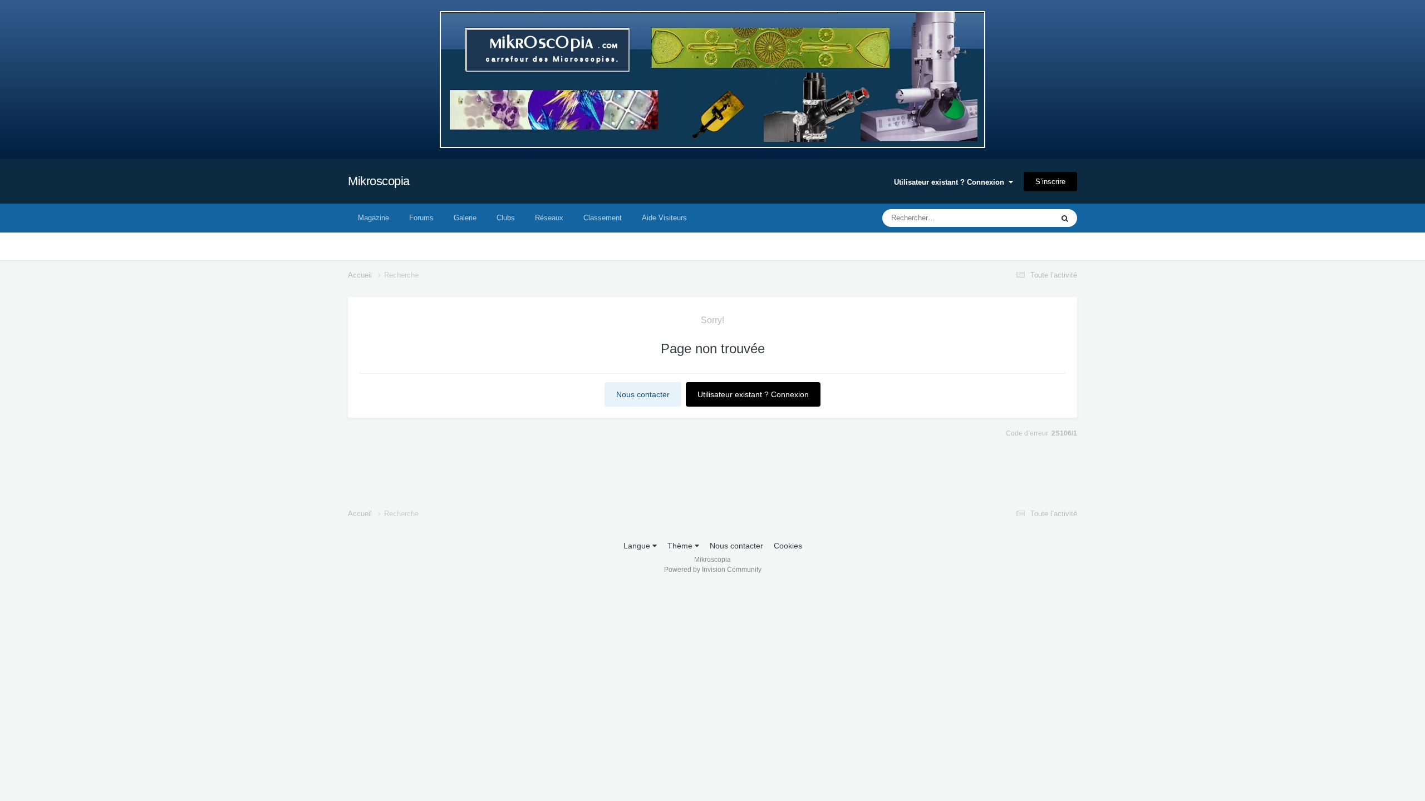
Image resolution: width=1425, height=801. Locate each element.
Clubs (506, 218)
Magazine (373, 218)
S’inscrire (1050, 181)
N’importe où (1018, 218)
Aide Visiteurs (664, 218)
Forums (421, 218)
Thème (681, 545)
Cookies (788, 545)
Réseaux (549, 218)
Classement (602, 218)
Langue (637, 545)
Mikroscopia (379, 181)
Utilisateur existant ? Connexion (951, 182)
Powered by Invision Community (712, 569)
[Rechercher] (1065, 218)
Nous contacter (643, 394)
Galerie (465, 218)
